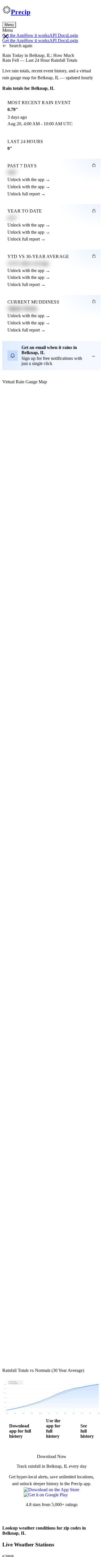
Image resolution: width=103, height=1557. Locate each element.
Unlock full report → (26, 193)
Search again (20, 45)
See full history (87, 1431)
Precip (20, 12)
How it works (36, 35)
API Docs (58, 35)
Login (72, 35)
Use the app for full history (53, 1428)
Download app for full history (20, 1431)
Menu (9, 25)
